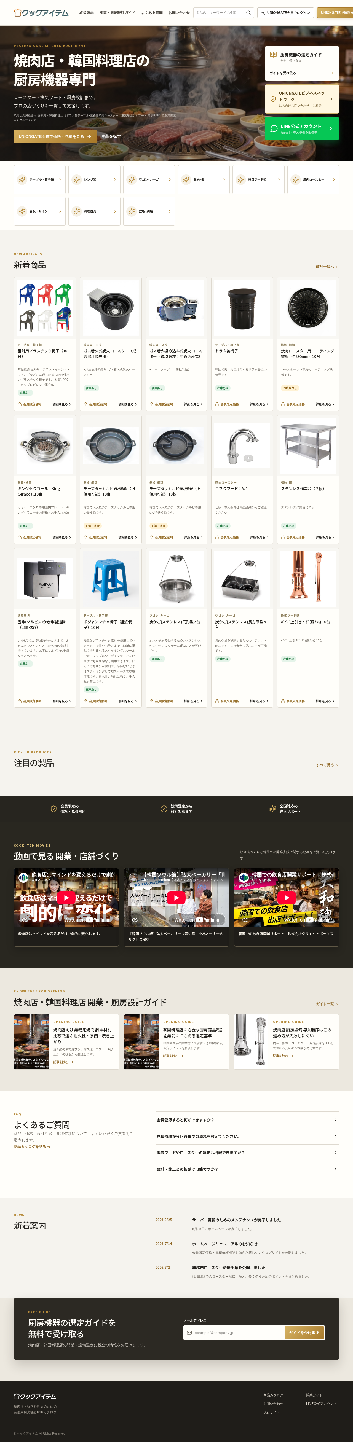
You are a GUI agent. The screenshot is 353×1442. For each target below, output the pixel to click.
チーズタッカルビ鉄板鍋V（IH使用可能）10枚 (174, 491)
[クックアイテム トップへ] (43, 12)
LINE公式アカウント (321, 1404)
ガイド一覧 (325, 1004)
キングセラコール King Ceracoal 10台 (39, 491)
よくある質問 (152, 12)
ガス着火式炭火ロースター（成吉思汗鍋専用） (110, 353)
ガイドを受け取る (283, 73)
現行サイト (271, 1412)
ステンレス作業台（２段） (304, 488)
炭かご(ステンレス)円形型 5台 (174, 621)
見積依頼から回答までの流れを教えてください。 (199, 1136)
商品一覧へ (325, 267)
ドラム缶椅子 (226, 350)
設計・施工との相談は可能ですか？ (187, 1169)
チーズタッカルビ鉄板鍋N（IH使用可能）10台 (109, 491)
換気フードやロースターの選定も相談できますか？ (201, 1152)
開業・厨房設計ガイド (117, 12)
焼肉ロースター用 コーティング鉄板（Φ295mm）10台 (307, 353)
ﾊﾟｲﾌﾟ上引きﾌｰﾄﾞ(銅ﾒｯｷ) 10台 (305, 621)
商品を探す (111, 136)
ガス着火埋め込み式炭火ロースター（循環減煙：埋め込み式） (175, 353)
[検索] (248, 12)
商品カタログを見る (30, 1147)
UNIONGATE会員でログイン (288, 13)
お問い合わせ (179, 12)
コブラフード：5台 (231, 488)
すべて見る (325, 765)
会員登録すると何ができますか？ (186, 1120)
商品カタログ (273, 1395)
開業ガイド (314, 1395)
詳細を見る (60, 404)
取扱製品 (86, 12)
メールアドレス (195, 1320)
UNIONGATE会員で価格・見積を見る (51, 136)
